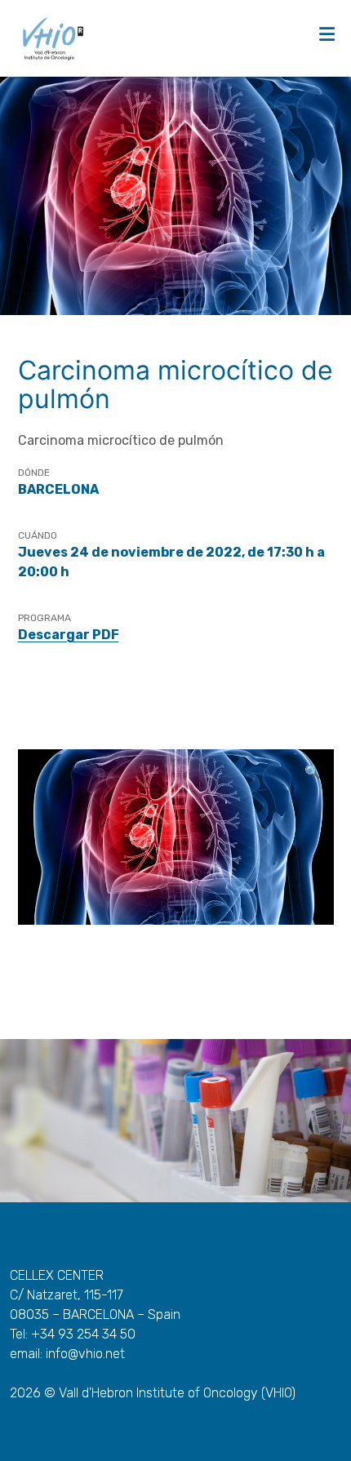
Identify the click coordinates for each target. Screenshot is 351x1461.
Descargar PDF (68, 634)
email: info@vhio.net (67, 1353)
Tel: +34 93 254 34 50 (73, 1334)
